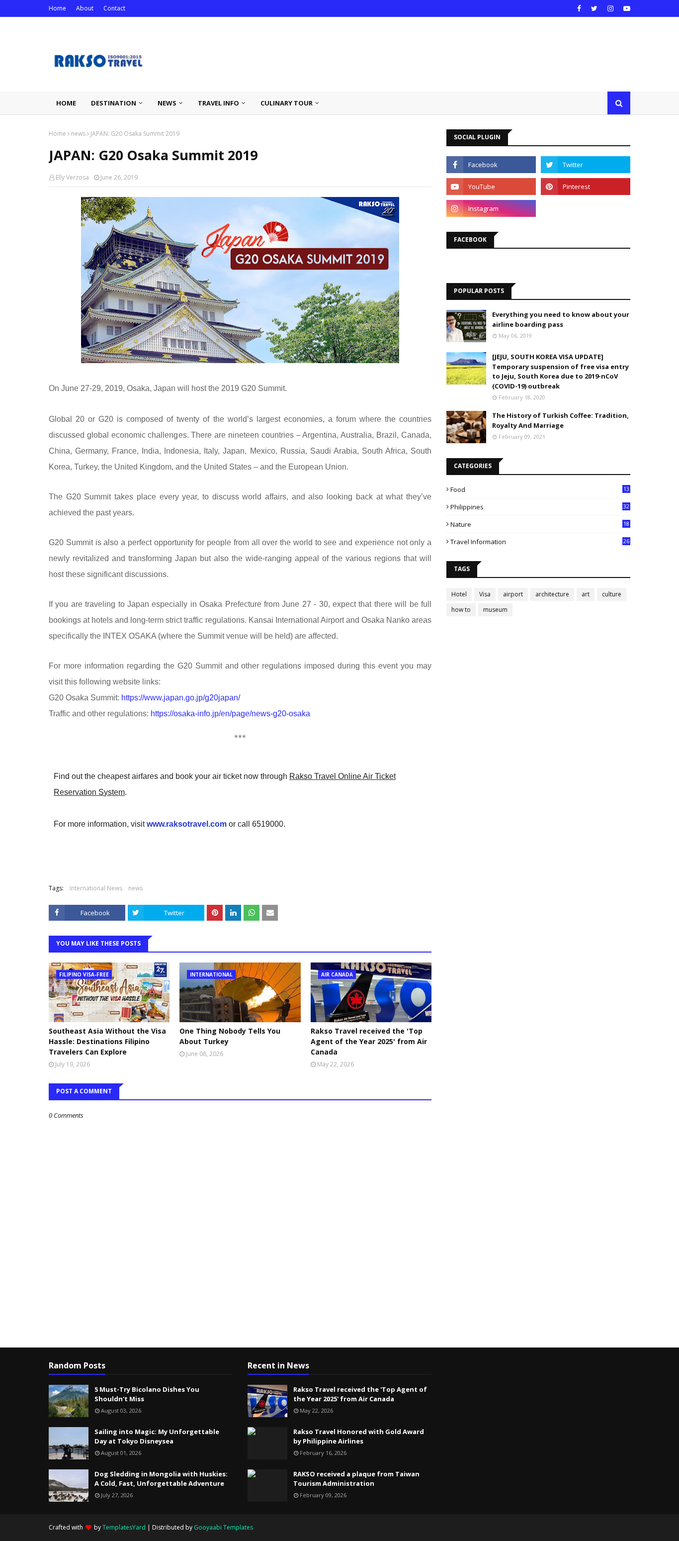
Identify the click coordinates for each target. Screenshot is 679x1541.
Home (57, 8)
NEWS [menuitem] (167, 102)
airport (513, 594)
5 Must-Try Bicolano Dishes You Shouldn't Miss (146, 1394)
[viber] (585, 208)
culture (611, 594)
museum (495, 609)
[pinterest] (585, 186)
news (78, 133)
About (84, 8)
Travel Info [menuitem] (218, 102)
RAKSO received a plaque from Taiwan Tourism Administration (356, 1478)
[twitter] (594, 8)
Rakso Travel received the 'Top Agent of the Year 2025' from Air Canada (369, 1041)
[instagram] (610, 8)
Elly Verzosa (72, 177)
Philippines (539, 506)
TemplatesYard (124, 1527)
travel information (539, 541)
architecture (552, 594)
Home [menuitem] (66, 102)
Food (539, 489)
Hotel (459, 594)
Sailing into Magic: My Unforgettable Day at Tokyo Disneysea (156, 1436)
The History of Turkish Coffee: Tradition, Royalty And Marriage (560, 420)
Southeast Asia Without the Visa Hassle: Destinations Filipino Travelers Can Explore (107, 1041)
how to (461, 609)
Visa (485, 594)
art (586, 594)
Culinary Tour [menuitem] (286, 102)
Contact (114, 8)
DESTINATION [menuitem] (113, 102)
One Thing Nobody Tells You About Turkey (229, 1036)
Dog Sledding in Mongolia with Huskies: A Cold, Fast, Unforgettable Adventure (161, 1478)
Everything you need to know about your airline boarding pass (560, 319)
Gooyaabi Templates (223, 1527)
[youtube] (625, 8)
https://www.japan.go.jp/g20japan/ (180, 697)
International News (96, 888)
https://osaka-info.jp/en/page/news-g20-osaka (230, 713)
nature (539, 524)
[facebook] (579, 8)
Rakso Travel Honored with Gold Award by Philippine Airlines (358, 1436)
